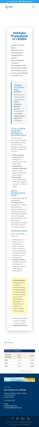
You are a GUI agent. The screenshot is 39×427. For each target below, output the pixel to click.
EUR (6, 360)
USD (6, 366)
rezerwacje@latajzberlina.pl (13, 408)
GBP (6, 363)
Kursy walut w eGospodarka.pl (12, 350)
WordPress (26, 424)
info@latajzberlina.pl (10, 406)
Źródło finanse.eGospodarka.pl (26, 371)
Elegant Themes (26, 422)
